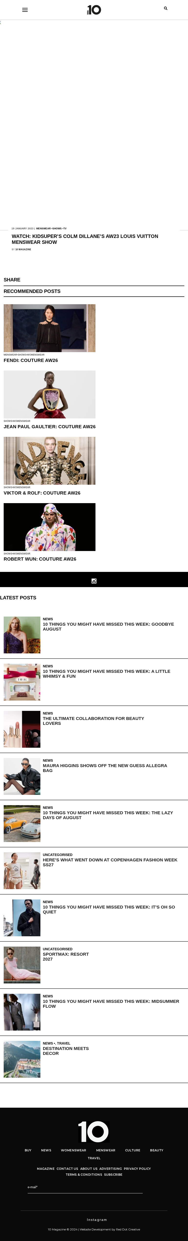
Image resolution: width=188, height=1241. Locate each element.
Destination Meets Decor (66, 1051)
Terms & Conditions (84, 1174)
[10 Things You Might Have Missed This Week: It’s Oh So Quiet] (23, 917)
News (48, 619)
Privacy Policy (137, 1169)
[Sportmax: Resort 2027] (23, 965)
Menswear (43, 228)
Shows (57, 228)
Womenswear (36, 355)
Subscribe (113, 1174)
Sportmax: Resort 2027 (66, 957)
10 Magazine (23, 249)
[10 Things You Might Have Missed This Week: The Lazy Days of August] (23, 823)
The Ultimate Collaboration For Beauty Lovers (93, 721)
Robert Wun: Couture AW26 (40, 559)
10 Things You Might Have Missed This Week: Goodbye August (108, 627)
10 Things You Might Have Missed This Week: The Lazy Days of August (108, 815)
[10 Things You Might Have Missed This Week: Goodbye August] (23, 635)
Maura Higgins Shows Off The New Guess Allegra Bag (105, 768)
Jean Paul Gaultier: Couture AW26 (50, 426)
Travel (63, 1043)
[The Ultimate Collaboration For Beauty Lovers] (23, 729)
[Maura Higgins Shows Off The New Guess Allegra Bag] (23, 776)
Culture (132, 1150)
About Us (88, 1169)
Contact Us (67, 1169)
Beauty (156, 1150)
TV (65, 228)
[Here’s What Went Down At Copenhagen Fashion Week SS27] (23, 870)
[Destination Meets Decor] (23, 1059)
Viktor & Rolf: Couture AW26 (42, 493)
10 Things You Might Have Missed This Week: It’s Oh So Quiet (109, 909)
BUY (28, 1150)
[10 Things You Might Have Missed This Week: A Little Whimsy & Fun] (23, 682)
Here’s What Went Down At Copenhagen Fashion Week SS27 (110, 862)
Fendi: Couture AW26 (31, 360)
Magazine (45, 1169)
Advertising (110, 1169)
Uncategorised (57, 855)
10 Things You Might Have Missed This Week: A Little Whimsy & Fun (106, 674)
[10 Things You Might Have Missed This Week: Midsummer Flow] (23, 1012)
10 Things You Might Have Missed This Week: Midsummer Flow (111, 1004)
